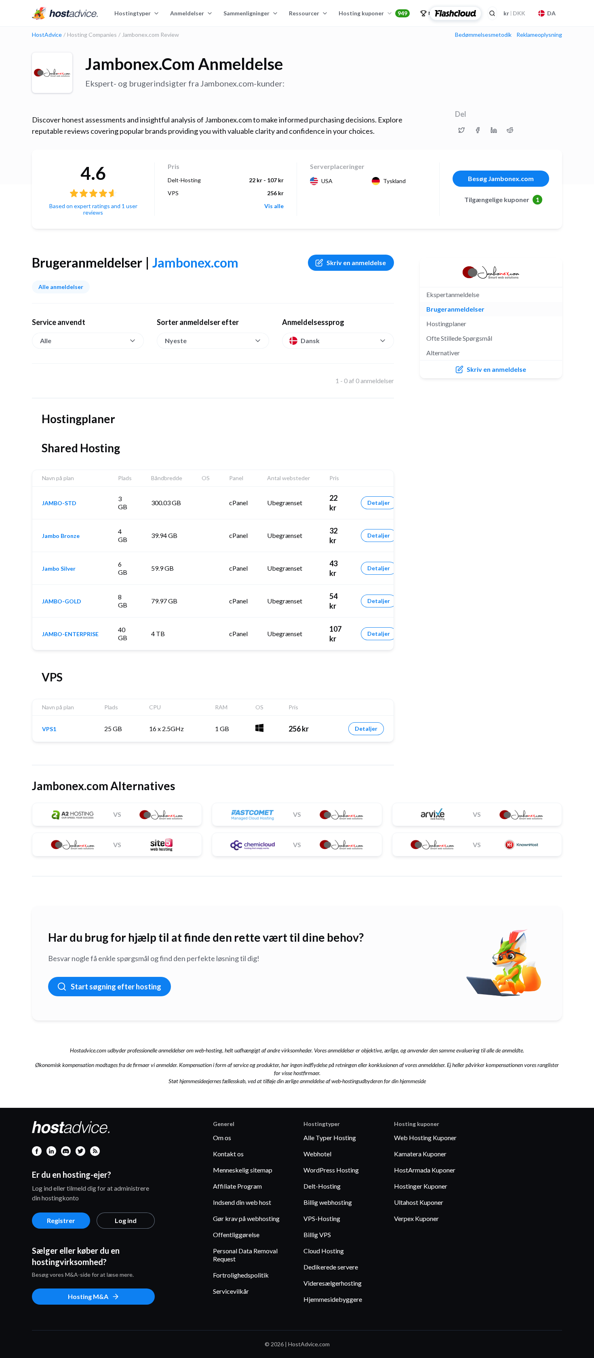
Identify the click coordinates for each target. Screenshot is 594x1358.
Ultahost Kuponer (418, 1202)
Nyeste (176, 340)
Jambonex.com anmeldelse (184, 64)
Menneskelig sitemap (242, 1170)
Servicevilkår (231, 1291)
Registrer (61, 1220)
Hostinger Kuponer (420, 1186)
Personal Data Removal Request (245, 1255)
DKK (514, 13)
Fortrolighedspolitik (241, 1275)
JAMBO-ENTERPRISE (70, 634)
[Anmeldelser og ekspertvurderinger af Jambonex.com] (461, 130)
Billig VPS (317, 1234)
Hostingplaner (446, 323)
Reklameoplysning (539, 35)
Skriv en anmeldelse (356, 262)
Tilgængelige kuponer (501, 199)
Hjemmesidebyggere (332, 1299)
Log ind (126, 1220)
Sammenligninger (246, 13)
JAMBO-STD (59, 503)
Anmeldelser (187, 13)
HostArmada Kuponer (424, 1170)
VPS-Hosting (321, 1218)
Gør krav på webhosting (246, 1218)
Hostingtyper (132, 13)
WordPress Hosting (331, 1170)
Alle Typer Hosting (329, 1137)
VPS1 (49, 729)
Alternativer (443, 352)
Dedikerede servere (330, 1267)
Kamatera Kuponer (420, 1154)
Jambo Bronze (61, 536)
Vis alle (274, 206)
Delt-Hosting (322, 1186)
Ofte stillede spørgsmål (459, 338)
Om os (222, 1137)
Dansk (310, 340)
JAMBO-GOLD (61, 601)
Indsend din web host (242, 1202)
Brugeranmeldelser (455, 309)
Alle (45, 340)
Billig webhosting (327, 1202)
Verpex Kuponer (416, 1218)
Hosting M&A (88, 1296)
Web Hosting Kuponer (425, 1137)
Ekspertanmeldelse (452, 294)
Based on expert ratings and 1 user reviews (93, 209)
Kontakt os (228, 1154)
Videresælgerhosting (332, 1283)
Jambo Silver (59, 568)
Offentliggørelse (236, 1234)
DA (551, 13)
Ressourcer (304, 13)
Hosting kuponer (373, 13)
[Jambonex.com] (52, 73)
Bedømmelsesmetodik (483, 35)
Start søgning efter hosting (116, 986)
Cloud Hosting (323, 1251)
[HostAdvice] (65, 13)
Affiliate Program (237, 1186)
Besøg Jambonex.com (501, 178)
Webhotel (317, 1154)
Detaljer (378, 502)
